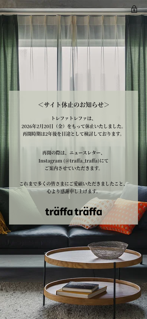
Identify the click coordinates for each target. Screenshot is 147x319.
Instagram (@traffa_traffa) (69, 160)
